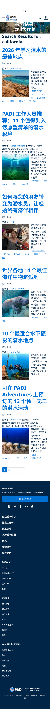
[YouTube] (26, 507)
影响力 (4, 630)
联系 (25, 698)
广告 (4, 619)
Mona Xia (15, 351)
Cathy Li (15, 222)
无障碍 (26, 695)
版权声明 (34, 695)
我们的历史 (6, 578)
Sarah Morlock (18, 145)
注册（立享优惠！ (25, 498)
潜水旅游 (32, 101)
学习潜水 (11, 101)
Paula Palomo (18, 288)
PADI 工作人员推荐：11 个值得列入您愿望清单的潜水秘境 (24, 123)
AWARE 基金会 (7, 624)
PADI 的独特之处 (8, 573)
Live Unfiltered (38, 251)
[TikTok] (32, 507)
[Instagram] (8, 507)
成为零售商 (6, 671)
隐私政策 (19, 695)
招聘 (4, 589)
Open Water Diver (36, 92)
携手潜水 (6, 254)
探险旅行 (14, 184)
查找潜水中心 (9, 516)
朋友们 (27, 254)
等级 (4, 655)
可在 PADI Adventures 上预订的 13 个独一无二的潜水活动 (24, 397)
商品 (4, 540)
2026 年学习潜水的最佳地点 (24, 53)
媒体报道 (5, 609)
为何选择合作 (7, 650)
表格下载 (42, 695)
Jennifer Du (16, 68)
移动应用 (6, 546)
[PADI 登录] (46, 18)
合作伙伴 (5, 614)
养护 (18, 458)
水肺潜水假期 (9, 534)
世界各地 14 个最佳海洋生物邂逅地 (24, 273)
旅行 (25, 458)
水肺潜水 (37, 254)
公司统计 (5, 604)
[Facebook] (20, 507)
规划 (4, 665)
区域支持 (5, 676)
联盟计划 (6, 552)
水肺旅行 (22, 101)
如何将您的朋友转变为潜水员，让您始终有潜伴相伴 (23, 203)
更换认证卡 (7, 522)
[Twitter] (14, 507)
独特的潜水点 (36, 458)
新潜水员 (17, 254)
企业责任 (5, 583)
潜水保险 (6, 528)
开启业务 (5, 660)
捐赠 (4, 635)
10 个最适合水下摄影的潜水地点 (24, 337)
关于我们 (5, 568)
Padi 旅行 (35, 181)
